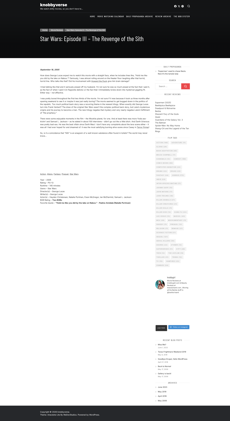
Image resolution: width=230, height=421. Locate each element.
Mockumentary (177, 220)
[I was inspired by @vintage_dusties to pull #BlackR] (168, 298)
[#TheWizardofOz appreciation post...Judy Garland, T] (186, 321)
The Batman (160, 122)
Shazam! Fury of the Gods (167, 114)
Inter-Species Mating (168, 183)
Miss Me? (162, 344)
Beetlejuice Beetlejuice (165, 105)
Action (43, 174)
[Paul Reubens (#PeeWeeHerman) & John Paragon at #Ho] (177, 321)
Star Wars (74, 174)
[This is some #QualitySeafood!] (177, 315)
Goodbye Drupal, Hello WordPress (172, 359)
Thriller (162, 257)
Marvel (179, 216)
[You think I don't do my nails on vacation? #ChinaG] (159, 315)
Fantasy (57, 174)
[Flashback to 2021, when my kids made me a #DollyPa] (177, 298)
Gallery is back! (164, 373)
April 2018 (162, 396)
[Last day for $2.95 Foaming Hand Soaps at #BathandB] (186, 304)
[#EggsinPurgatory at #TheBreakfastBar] (168, 315)
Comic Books (164, 163)
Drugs (175, 171)
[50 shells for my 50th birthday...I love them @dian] (186, 310)
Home (92, 16)
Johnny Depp (164, 187)
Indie (161, 179)
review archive (163, 16)
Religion (162, 228)
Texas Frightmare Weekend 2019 (172, 352)
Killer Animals (165, 200)
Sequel (162, 237)
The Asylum (176, 253)
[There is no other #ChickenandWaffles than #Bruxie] (186, 315)
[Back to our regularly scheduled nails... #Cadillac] (168, 310)
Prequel (65, 174)
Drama (161, 171)
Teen (160, 253)
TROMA (177, 257)
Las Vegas (163, 216)
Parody (161, 224)
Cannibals (163, 159)
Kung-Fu (180, 212)
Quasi (157, 117)
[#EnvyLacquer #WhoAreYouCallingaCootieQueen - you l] (168, 304)
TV (159, 261)
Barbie (158, 111)
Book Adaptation (166, 151)
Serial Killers (165, 241)
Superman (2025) (163, 102)
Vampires (172, 261)
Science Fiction (166, 232)
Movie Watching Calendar (111, 16)
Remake (177, 228)
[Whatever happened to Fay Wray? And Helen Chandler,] (159, 321)
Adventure (179, 142)
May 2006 (162, 401)
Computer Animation (168, 167)
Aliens (49, 174)
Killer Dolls (164, 208)
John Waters (164, 192)
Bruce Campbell (166, 155)
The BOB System (182, 16)
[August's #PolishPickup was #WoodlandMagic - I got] (159, 298)
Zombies (162, 265)
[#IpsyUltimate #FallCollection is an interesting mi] (177, 304)
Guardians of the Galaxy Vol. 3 (169, 120)
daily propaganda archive (139, 16)
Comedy (180, 159)
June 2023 (162, 387)
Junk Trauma (164, 196)
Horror (178, 175)
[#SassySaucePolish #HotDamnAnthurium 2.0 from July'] (186, 298)
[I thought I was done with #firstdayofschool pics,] (159, 304)
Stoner (176, 245)
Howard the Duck (99, 81)
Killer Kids (163, 212)
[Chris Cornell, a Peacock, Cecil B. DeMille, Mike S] (168, 321)
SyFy (180, 249)
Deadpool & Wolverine (165, 108)
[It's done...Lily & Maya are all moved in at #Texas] (159, 310)
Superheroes (164, 249)
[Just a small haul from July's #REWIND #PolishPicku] (177, 310)
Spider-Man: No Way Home (167, 125)
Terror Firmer (143, 127)
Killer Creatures (166, 204)
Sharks (162, 245)
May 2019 (162, 392)
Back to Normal (164, 366)
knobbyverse (53, 4)
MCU (160, 220)
